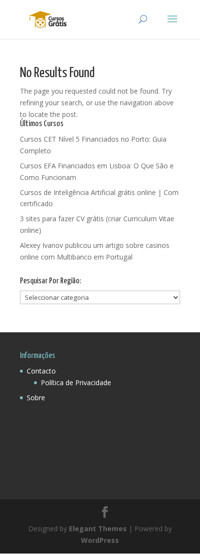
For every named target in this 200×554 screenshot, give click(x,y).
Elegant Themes (98, 528)
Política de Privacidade (76, 382)
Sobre (36, 397)
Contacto (41, 370)
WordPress (100, 540)
